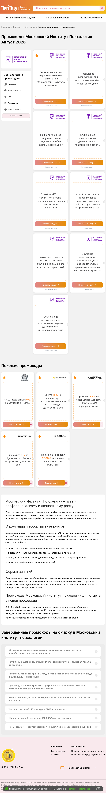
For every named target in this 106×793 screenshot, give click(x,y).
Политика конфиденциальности (88, 754)
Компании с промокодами (20, 17)
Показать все (16, 116)
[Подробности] (96, 651)
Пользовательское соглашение (87, 751)
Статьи (55, 754)
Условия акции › (50, 106)
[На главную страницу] (12, 755)
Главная (5, 27)
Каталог (17, 27)
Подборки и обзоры (57, 17)
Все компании (58, 751)
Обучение (30, 27)
